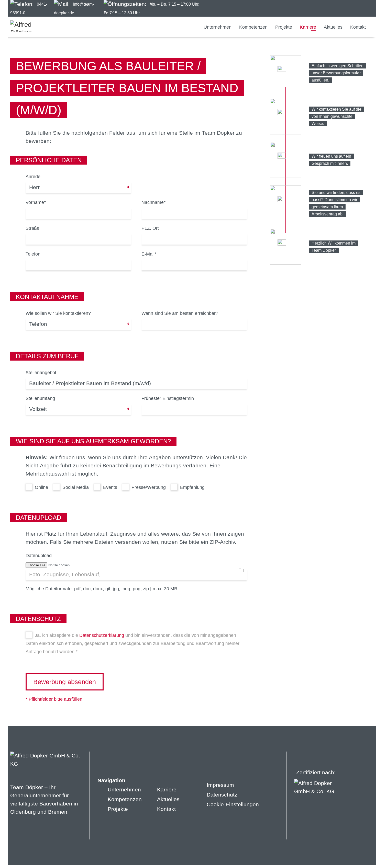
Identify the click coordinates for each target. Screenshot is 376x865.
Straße (32, 228)
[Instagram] (343, 8)
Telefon (33, 254)
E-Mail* (148, 254)
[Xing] (362, 8)
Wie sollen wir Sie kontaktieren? (58, 313)
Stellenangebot (41, 372)
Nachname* (153, 202)
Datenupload (39, 555)
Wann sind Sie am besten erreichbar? (179, 313)
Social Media (75, 487)
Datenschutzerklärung (101, 635)
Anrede (33, 176)
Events (109, 487)
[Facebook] (333, 8)
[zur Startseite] (29, 26)
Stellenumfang (40, 398)
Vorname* (36, 202)
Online (41, 487)
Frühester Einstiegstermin (167, 398)
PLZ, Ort (150, 228)
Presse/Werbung (148, 487)
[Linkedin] (352, 8)
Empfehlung (192, 487)
